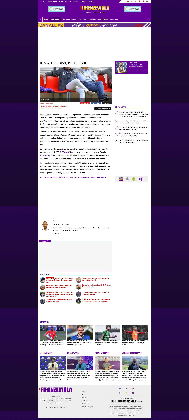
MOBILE (91, 1)
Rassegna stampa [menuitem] (69, 19)
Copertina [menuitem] (82, 19)
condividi (95, 103)
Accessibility (86, 400)
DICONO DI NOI (52, 1)
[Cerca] (148, 19)
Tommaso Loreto (47, 108)
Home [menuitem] (46, 19)
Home (43, 1)
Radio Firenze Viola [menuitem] (111, 19)
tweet (106, 103)
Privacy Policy (87, 403)
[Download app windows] (147, 1)
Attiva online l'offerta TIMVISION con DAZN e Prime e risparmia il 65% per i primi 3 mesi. (73, 177)
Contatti (85, 397)
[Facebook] (127, 1)
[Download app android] (143, 1)
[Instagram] (135, 1)
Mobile (84, 391)
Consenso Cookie (88, 406)
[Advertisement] (131, 268)
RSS (83, 394)
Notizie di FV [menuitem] (55, 19)
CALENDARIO (73, 1)
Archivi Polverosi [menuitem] (94, 19)
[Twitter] (131, 1)
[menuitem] (40, 19)
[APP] (121, 179)
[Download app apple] (139, 1)
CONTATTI (83, 1)
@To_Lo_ (59, 108)
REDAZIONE (63, 1)
